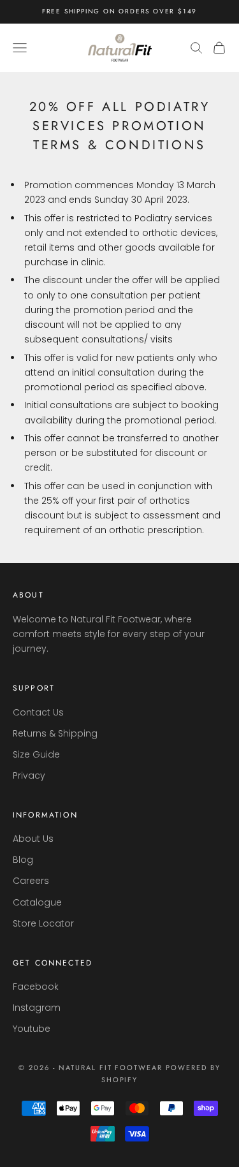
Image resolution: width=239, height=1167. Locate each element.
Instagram (37, 1007)
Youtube (31, 1028)
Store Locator (43, 923)
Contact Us (38, 712)
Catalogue (37, 902)
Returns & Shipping (55, 733)
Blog (23, 859)
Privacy (29, 775)
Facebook (36, 986)
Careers (31, 880)
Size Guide (36, 754)
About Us (33, 838)
